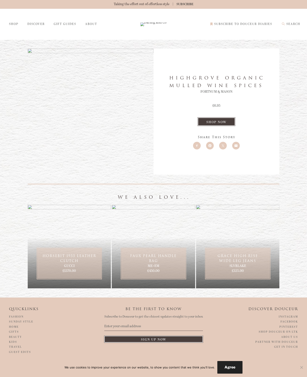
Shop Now (216, 122)
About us (289, 337)
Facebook (289, 322)
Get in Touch (286, 347)
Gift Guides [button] (65, 24)
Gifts (14, 332)
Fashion (16, 317)
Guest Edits (20, 352)
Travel (15, 347)
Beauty (15, 337)
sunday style (21, 322)
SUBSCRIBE (185, 4)
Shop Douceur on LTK (278, 332)
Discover (36, 24)
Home (14, 327)
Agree (230, 367)
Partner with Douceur (276, 342)
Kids (13, 342)
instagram (288, 317)
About (91, 24)
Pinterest (288, 327)
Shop (13, 24)
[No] (301, 367)
